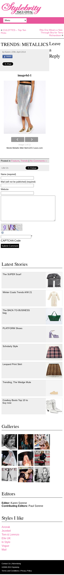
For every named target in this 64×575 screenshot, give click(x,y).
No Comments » (38, 160)
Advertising (16, 564)
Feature (15, 160)
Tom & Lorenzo (10, 534)
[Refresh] (2, 232)
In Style (6, 542)
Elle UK (6, 538)
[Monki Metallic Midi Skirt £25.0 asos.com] (24, 107)
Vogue (5, 545)
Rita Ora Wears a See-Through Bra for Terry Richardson (51, 33)
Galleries (10, 426)
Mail (4, 549)
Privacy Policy (26, 571)
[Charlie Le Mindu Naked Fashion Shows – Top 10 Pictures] (25, 458)
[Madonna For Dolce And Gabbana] (42, 474)
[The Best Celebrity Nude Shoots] (9, 474)
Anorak (6, 527)
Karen (7, 52)
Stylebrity (15, 567)
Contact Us (6, 564)
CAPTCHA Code (11, 240)
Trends (24, 160)
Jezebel (6, 530)
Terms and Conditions (11, 571)
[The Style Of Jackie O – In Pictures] (9, 442)
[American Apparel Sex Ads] (25, 474)
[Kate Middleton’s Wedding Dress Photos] (9, 458)
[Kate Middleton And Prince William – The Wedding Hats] (42, 442)
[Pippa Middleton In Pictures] (25, 442)
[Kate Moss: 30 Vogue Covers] (42, 458)
